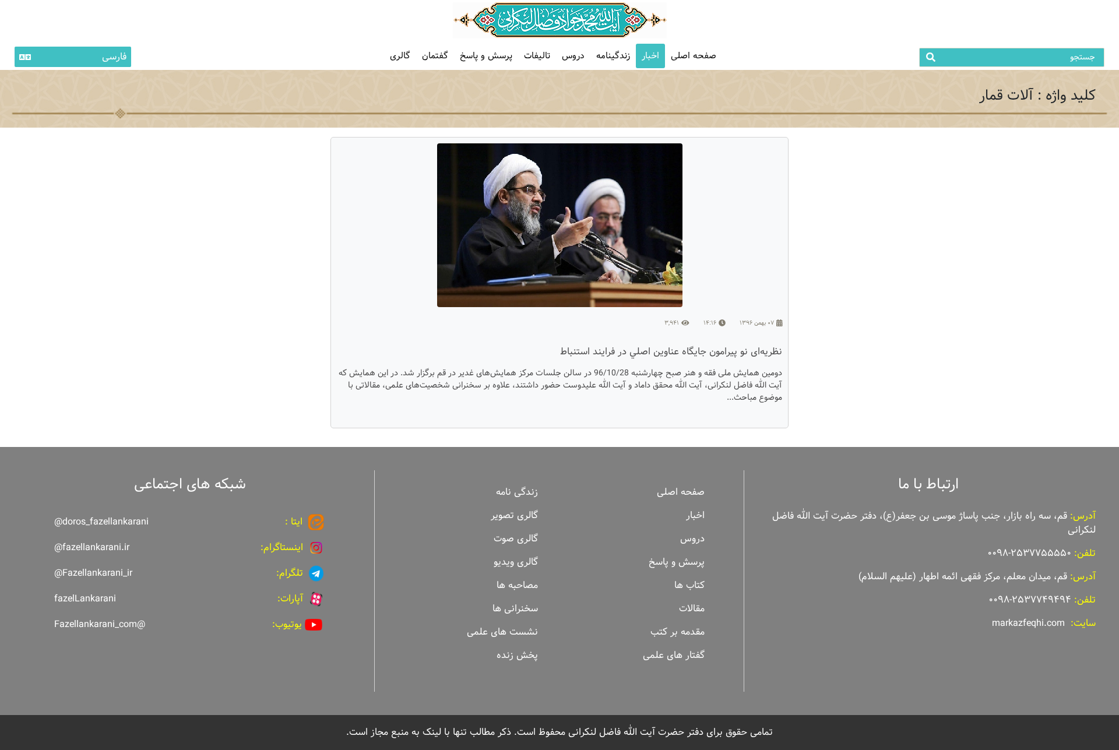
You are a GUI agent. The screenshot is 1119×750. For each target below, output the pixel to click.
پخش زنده (517, 655)
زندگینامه (613, 55)
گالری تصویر (514, 515)
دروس (573, 55)
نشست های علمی (502, 632)
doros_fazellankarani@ (101, 522)
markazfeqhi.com (1028, 623)
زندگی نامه (517, 492)
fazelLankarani (85, 599)
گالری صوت (516, 539)
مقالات (692, 609)
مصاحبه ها (517, 585)
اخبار (650, 55)
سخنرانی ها (515, 609)
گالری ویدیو (516, 562)
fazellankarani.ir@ (91, 547)
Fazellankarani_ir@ (93, 573)
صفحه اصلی (693, 55)
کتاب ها (689, 585)
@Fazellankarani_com (99, 624)
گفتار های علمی (674, 655)
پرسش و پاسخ (486, 55)
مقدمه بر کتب (677, 632)
